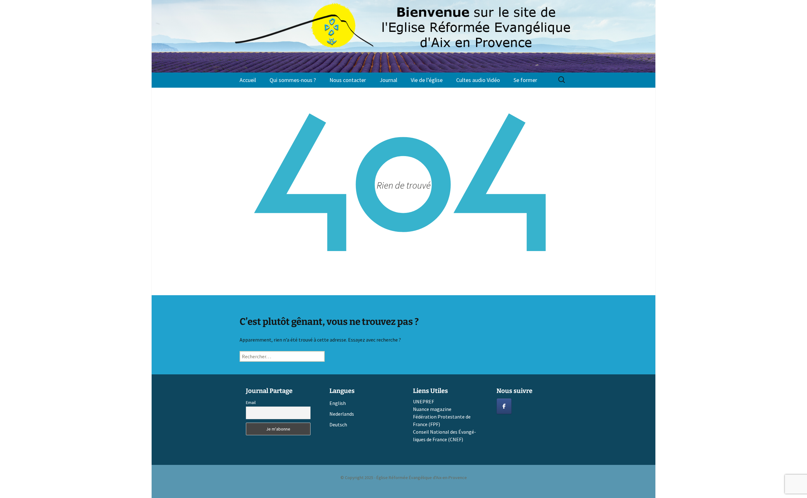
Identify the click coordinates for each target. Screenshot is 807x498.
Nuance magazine (432, 409)
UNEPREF (423, 401)
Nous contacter (347, 80)
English (337, 403)
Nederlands (341, 414)
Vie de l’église (427, 80)
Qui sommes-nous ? (293, 80)
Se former (525, 80)
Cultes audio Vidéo (478, 80)
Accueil (248, 80)
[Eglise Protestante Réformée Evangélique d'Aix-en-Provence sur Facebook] (504, 406)
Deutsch (338, 424)
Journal (388, 80)
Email (251, 402)
